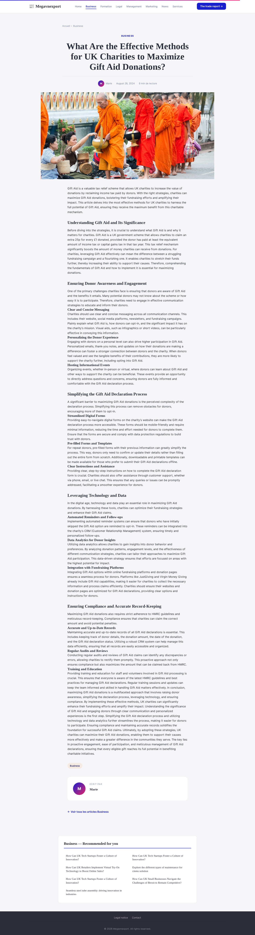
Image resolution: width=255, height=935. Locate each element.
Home (78, 6)
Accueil (66, 26)
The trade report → (211, 6)
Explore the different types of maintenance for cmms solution (157, 869)
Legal (119, 6)
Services (178, 6)
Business (91, 6)
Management (134, 6)
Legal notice (121, 917)
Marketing (152, 6)
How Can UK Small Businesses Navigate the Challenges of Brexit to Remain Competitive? (156, 880)
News (165, 6)
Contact (136, 917)
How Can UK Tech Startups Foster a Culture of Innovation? (91, 857)
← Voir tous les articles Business (88, 811)
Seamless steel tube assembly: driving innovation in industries (94, 892)
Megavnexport (45, 6)
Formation (106, 6)
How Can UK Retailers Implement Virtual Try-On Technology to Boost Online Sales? (93, 869)
